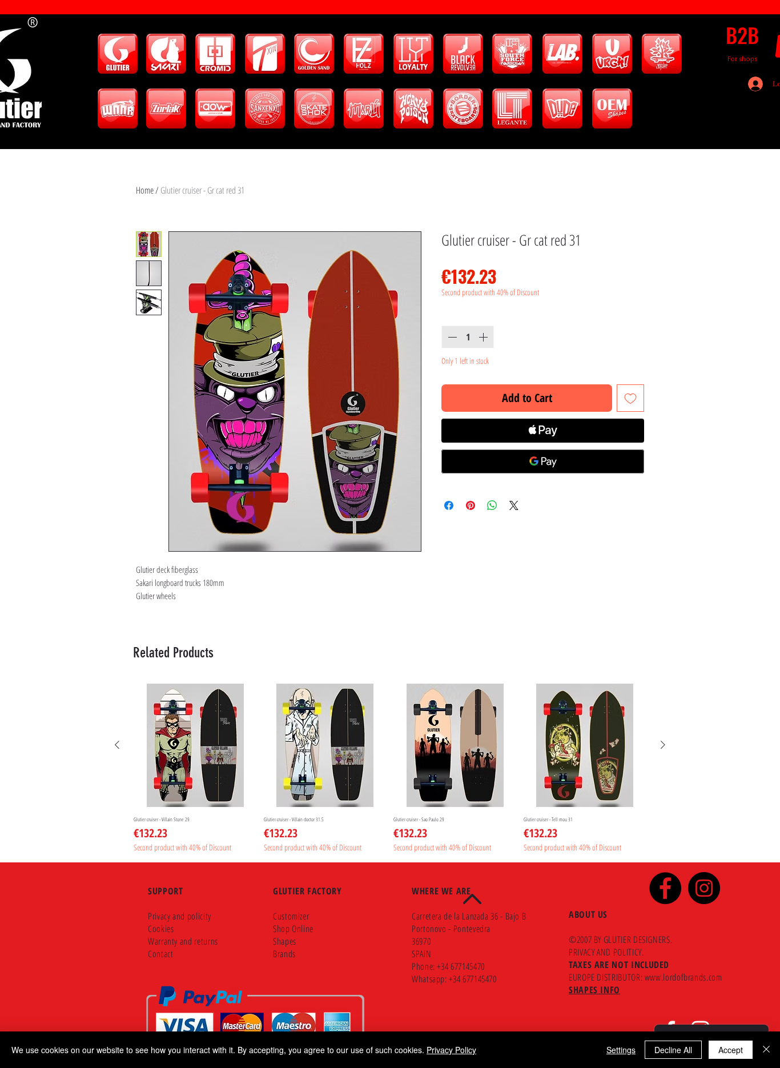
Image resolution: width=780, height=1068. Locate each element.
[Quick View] (195, 745)
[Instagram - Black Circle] (704, 888)
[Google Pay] (542, 461)
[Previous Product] (117, 745)
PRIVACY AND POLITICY (605, 952)
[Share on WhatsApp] (492, 505)
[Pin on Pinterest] (470, 505)
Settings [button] (621, 1049)
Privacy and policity (179, 916)
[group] (390, 768)
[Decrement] (451, 337)
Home (145, 190)
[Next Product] (663, 745)
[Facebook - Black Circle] (665, 888)
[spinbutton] (467, 337)
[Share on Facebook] (449, 505)
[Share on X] (514, 505)
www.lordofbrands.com (683, 977)
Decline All (673, 1049)
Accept (730, 1049)
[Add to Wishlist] (630, 398)
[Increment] (484, 337)
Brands (284, 953)
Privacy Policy (451, 1049)
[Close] (766, 1050)
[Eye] (117, 54)
